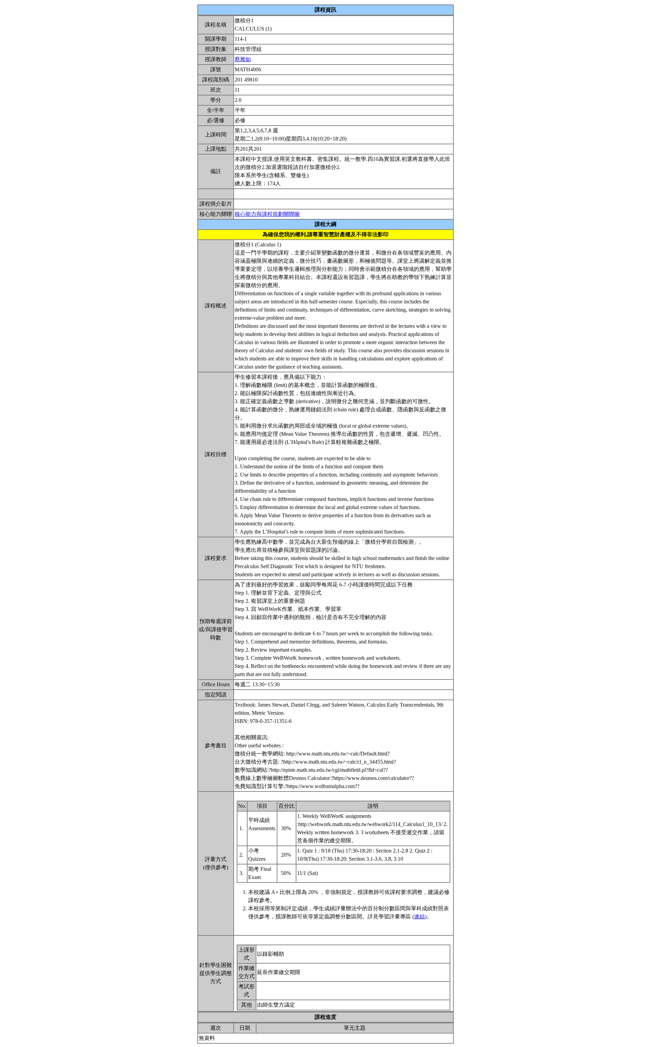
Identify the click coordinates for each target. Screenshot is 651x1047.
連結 (419, 916)
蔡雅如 (243, 59)
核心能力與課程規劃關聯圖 (267, 214)
